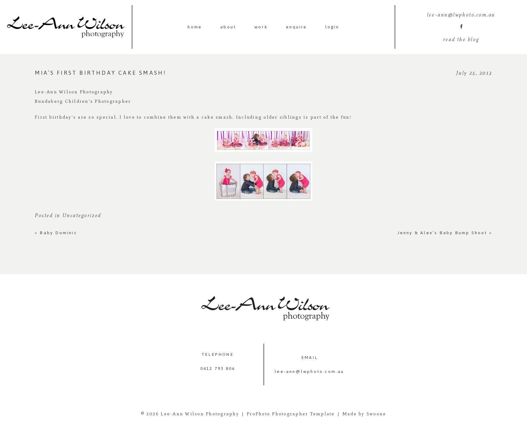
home (195, 27)
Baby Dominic (56, 233)
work (261, 27)
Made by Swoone (364, 414)
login (332, 27)
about (228, 27)
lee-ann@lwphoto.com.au (309, 371)
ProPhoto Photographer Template (291, 414)
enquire (296, 27)
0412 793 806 (217, 368)
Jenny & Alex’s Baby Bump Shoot (445, 233)
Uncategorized (82, 215)
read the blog (461, 39)
